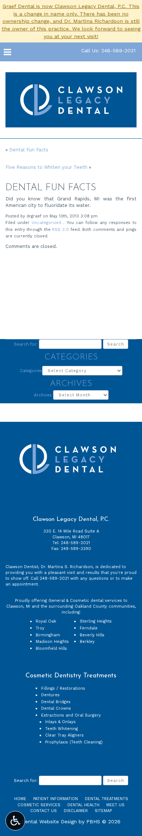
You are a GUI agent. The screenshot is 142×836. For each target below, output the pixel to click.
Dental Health (83, 805)
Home (20, 798)
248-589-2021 (75, 543)
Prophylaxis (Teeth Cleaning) (74, 742)
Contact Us (43, 810)
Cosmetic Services (38, 805)
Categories (31, 370)
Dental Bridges (56, 702)
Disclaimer (76, 810)
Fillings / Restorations (63, 688)
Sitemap (103, 810)
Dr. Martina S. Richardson (67, 566)
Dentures (50, 695)
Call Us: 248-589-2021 (108, 50)
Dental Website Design (49, 821)
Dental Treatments (106, 798)
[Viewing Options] (15, 821)
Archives (43, 394)
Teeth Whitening (61, 728)
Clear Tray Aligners (64, 735)
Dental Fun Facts (28, 149)
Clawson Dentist (21, 566)
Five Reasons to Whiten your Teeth (46, 167)
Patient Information (55, 798)
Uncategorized (46, 222)
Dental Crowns (56, 708)
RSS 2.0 (60, 229)
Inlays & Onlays (60, 721)
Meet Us (115, 805)
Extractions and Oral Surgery (71, 715)
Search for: (26, 344)
